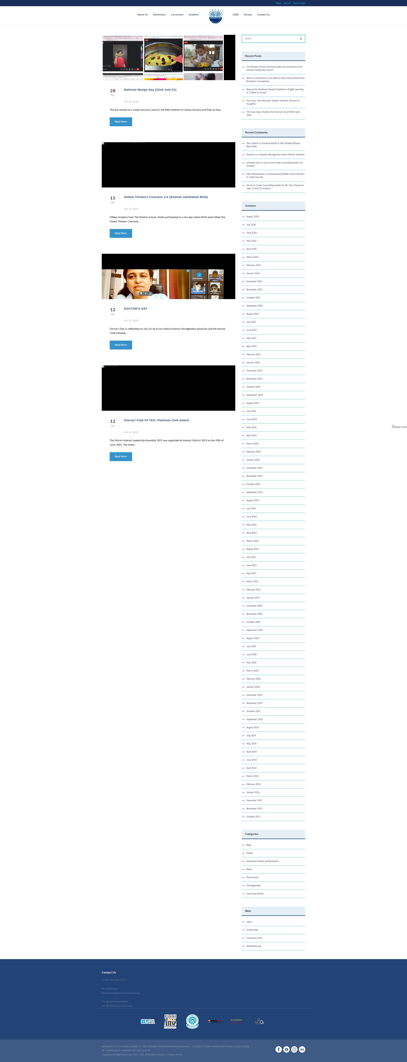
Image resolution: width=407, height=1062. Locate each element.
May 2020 (251, 663)
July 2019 (251, 736)
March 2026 (252, 257)
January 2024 (253, 460)
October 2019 (253, 711)
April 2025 (251, 346)
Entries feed (252, 930)
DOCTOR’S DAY (136, 308)
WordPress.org (253, 946)
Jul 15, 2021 (131, 209)
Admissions (159, 14)
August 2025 (252, 314)
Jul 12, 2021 (131, 321)
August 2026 (252, 217)
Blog (248, 845)
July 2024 (251, 411)
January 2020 (253, 687)
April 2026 (251, 249)
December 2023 (254, 468)
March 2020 (252, 671)
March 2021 (252, 582)
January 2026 (253, 273)
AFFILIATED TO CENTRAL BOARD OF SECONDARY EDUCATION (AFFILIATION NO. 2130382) (152, 1046)
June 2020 (251, 655)
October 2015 (253, 817)
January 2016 (253, 792)
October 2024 (253, 387)
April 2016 (251, 768)
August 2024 (252, 403)
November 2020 (254, 614)
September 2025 (254, 306)
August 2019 (252, 727)
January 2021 (253, 598)
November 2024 (254, 379)
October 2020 (253, 622)
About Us (142, 14)
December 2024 (254, 371)
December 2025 (254, 281)
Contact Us (263, 14)
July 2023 (251, 509)
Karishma (250, 155)
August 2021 (252, 549)
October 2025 (253, 298)
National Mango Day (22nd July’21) (150, 89)
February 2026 (253, 265)
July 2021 (251, 557)
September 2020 (254, 630)
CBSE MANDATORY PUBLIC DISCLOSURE (226, 1046)
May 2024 (251, 427)
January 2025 (253, 363)
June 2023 (251, 517)
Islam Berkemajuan (255, 174)
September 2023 (254, 492)
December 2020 (254, 606)
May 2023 (251, 525)
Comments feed (254, 938)
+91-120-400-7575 (115, 980)
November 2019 (254, 703)
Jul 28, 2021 (131, 102)
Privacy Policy (175, 1055)
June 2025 (251, 330)
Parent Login (299, 3)
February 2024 (253, 452)
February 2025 (253, 354)
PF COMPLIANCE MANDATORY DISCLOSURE (126, 1050)
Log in (249, 922)
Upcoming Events (255, 894)
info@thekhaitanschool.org (117, 1006)
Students (194, 14)
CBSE (236, 14)
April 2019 (251, 752)
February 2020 (253, 679)
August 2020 (252, 638)
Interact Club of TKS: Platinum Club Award (156, 420)
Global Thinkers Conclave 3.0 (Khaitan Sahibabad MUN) (166, 197)
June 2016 (251, 760)
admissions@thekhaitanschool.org (121, 993)
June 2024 (251, 419)
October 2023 (253, 484)
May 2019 (251, 744)
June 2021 (251, 565)
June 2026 (251, 233)
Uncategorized (253, 886)
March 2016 (252, 776)
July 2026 (251, 225)
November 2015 (254, 809)
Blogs (278, 3)
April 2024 (251, 436)
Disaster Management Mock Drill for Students (281, 155)
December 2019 (254, 695)
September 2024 (254, 395)
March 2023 (252, 541)
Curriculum (177, 14)
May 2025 (251, 338)
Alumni (287, 3)
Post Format (252, 877)
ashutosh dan (253, 163)
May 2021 (251, 573)
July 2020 (251, 646)
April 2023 (251, 533)
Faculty (248, 14)
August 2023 (252, 500)
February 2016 (253, 784)
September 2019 (254, 719)
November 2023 (254, 476)
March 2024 (252, 444)
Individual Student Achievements (262, 861)
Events (249, 853)
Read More (121, 122)
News (249, 869)
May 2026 (251, 241)
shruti (249, 185)
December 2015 (254, 800)
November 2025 (254, 290)
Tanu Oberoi (252, 143)
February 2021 (253, 590)
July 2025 (251, 322)
